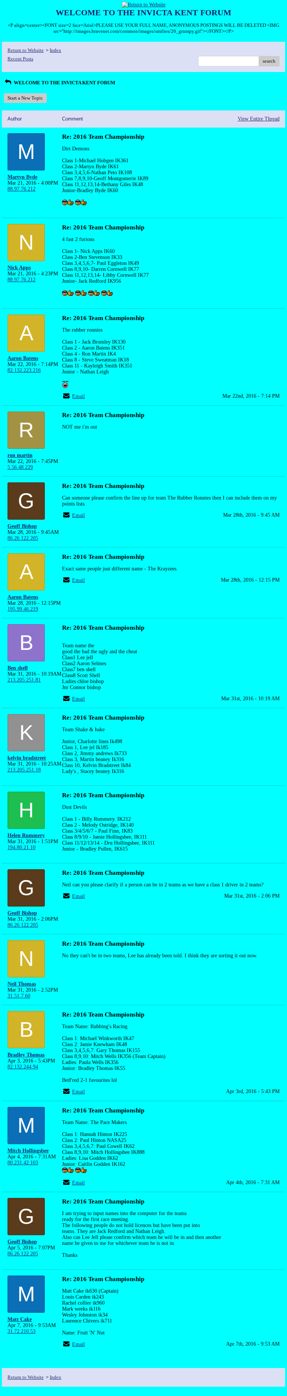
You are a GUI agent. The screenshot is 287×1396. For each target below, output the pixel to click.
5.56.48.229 (20, 467)
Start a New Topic (25, 98)
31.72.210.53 (21, 1331)
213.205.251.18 (24, 770)
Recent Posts (20, 59)
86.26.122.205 (22, 538)
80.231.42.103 (22, 1162)
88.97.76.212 (21, 189)
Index (55, 50)
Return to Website (25, 50)
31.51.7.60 (18, 996)
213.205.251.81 (24, 680)
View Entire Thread (259, 119)
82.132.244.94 (22, 1067)
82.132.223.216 (24, 370)
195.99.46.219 (22, 609)
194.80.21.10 (21, 847)
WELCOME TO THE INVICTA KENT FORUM (64, 82)
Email (78, 396)
